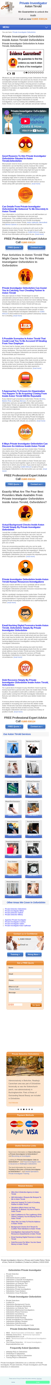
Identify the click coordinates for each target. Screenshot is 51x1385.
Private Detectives (12, 1325)
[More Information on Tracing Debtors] (13, 868)
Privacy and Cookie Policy (34, 1284)
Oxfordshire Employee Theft (16, 1340)
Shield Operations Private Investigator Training (23, 1197)
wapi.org (9, 1364)
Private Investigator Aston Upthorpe (18, 926)
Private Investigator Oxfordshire (24, 32)
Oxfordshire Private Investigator (24, 1294)
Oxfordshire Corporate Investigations (19, 1304)
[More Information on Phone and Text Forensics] (13, 808)
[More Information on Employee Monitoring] (33, 848)
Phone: (11, 980)
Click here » (12, 755)
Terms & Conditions (15, 1286)
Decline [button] (13, 1382)
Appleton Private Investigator (15, 920)
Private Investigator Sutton (14, 924)
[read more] (36, 184)
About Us (9, 1300)
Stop (13, 73)
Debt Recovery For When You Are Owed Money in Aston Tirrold (26, 1267)
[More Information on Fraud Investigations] (13, 848)
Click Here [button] (39, 1378)
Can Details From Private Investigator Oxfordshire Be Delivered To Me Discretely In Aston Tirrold (25, 209)
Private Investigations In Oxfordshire (19, 1343)
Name (11, 968)
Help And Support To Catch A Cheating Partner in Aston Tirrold (25, 1227)
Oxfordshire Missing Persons (16, 1309)
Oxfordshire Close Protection (16, 1317)
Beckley (42, 399)
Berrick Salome (11, 224)
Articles (35, 1286)
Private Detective (12, 1298)
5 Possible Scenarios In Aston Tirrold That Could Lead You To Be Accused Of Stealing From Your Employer (24, 341)
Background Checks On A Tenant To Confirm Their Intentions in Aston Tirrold (25, 1252)
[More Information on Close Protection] (13, 828)
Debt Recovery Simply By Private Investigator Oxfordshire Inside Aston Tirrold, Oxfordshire (25, 682)
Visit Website (13, 1127)
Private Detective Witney (14, 915)
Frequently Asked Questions (24, 1372)
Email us (24, 945)
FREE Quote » (14, 247)
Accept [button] (37, 1382)
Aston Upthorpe (32, 222)
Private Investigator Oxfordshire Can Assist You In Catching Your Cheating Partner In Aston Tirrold (24, 290)
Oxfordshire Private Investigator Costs (20, 1349)
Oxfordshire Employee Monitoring (18, 1330)
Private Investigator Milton (14, 911)
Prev (10, 1072)
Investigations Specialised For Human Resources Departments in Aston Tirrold (26, 1257)
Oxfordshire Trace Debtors (16, 1315)
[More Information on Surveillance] (13, 748)
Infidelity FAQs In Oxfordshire (16, 1376)
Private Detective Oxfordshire (15, 909)
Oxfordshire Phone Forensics (17, 1336)
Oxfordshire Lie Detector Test (16, 1307)
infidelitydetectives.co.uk (15, 1361)
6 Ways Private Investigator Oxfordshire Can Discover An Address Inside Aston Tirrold (25, 445)
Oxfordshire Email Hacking (16, 1342)
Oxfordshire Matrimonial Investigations (20, 1334)
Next (10, 73)
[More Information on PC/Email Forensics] (33, 788)
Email (11, 974)
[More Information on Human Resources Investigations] (13, 888)
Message (12, 993)
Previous (8, 73)
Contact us (28, 1286)
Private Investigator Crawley (15, 922)
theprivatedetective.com (15, 1368)
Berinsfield (43, 222)
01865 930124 (33, 232)
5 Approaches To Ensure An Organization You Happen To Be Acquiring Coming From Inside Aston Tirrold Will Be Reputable (24, 393)
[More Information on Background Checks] (33, 748)
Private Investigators (8, 1284)
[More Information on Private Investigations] (33, 888)
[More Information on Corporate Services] (33, 768)
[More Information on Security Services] (33, 828)
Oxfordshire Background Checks (18, 1328)
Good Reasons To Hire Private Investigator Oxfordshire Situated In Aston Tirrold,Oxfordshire (24, 158)
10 (43, 72)
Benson (23, 401)
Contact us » (36, 247)
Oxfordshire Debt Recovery (16, 1347)
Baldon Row (6, 401)
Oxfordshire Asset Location (16, 1302)
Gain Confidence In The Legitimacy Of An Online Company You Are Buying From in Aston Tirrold (26, 1240)
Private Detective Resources (24, 1353)
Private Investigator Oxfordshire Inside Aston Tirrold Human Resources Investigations (25, 580)
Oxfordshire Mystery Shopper (17, 1345)
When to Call (13, 987)
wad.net (39, 1357)
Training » (15, 954)
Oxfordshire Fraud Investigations (18, 1306)
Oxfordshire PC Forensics (15, 1311)
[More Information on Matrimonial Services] (13, 768)
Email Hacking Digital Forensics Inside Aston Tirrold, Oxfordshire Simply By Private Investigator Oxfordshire (25, 627)
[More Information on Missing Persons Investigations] (33, 868)
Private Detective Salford (14, 913)
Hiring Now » (34, 954)
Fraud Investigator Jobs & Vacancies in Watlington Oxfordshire (25, 1187)
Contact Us (10, 1326)
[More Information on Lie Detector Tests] (13, 788)
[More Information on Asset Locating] (33, 808)
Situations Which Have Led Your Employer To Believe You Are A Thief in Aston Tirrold (25, 1233)
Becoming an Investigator (21, 1180)
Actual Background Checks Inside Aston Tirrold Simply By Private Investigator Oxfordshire (23, 527)
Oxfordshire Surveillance (15, 1338)
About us (20, 1284)
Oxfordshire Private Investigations (18, 1313)
